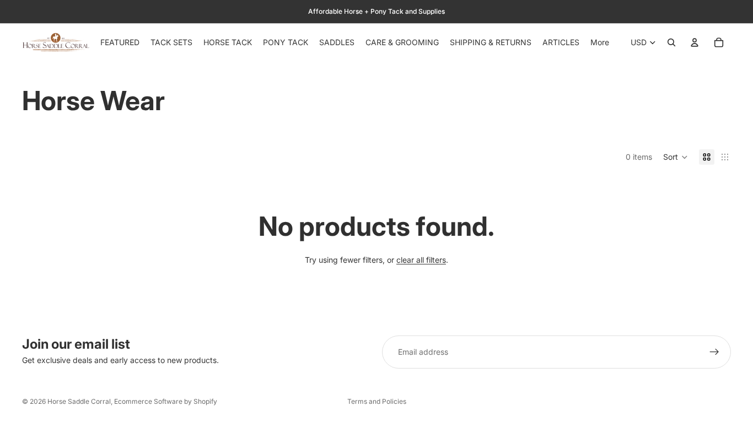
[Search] (671, 42)
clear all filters (421, 259)
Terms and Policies (376, 401)
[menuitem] (600, 42)
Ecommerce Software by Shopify (165, 401)
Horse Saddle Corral (79, 401)
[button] (675, 157)
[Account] (694, 42)
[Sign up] (714, 352)
